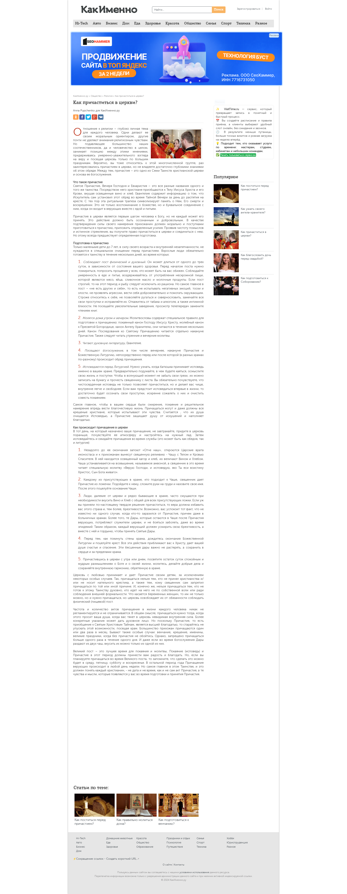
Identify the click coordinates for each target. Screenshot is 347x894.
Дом (78, 850)
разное (261, 23)
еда (137, 23)
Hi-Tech (81, 23)
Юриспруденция (237, 842)
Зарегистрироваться (248, 8)
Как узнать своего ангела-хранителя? (253, 210)
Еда (108, 842)
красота (172, 23)
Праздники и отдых (178, 838)
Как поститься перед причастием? (90, 822)
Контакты (179, 864)
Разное (231, 846)
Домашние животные (119, 838)
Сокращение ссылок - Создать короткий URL (106, 858)
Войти (268, 8)
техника (243, 23)
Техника (201, 846)
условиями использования (194, 872)
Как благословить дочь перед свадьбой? (256, 256)
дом (125, 23)
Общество (142, 842)
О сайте (167, 864)
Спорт (200, 842)
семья (211, 23)
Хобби (230, 838)
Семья (200, 838)
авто (97, 23)
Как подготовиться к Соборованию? (254, 279)
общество (192, 23)
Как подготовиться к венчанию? (173, 822)
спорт (226, 23)
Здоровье (112, 846)
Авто (79, 842)
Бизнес (80, 846)
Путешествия (174, 846)
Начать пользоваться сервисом (238, 155)
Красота (141, 838)
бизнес (111, 23)
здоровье (153, 23)
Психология (173, 842)
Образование (144, 846)
